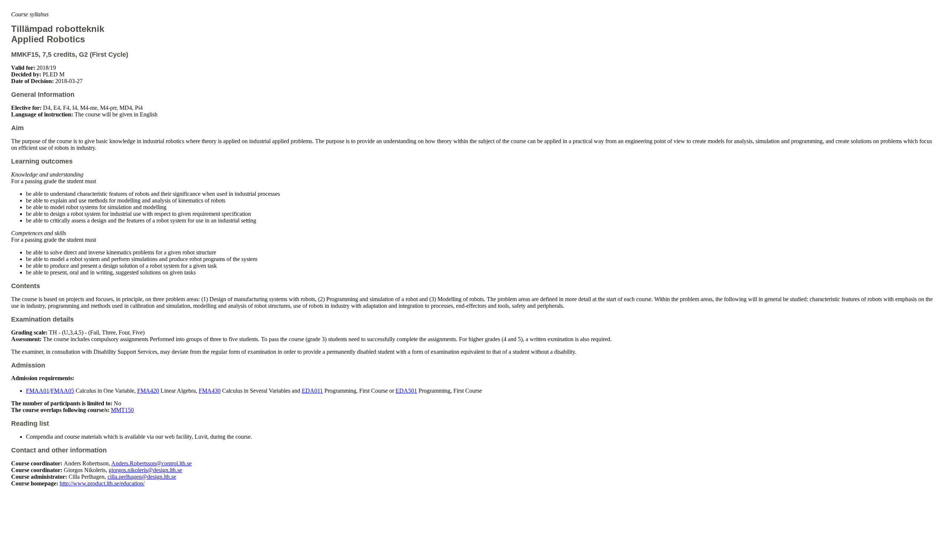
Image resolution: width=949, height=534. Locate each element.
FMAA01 (37, 391)
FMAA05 (62, 391)
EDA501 (406, 391)
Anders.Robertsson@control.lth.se (151, 463)
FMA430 (210, 391)
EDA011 (312, 391)
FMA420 (148, 391)
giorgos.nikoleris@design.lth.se (145, 470)
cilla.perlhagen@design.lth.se (142, 477)
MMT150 (122, 410)
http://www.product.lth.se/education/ (102, 483)
